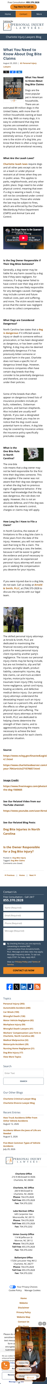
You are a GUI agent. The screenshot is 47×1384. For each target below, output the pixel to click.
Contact (23, 14)
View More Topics (12, 1056)
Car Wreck (11, 1012)
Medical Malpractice (15, 1040)
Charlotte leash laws (15, 164)
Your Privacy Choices (27, 1286)
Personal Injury (14, 1003)
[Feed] (37, 987)
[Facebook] (10, 987)
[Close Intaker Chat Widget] (44, 1323)
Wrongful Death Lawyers (18, 1028)
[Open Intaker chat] (19, 1382)
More (39, 14)
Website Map (23, 1317)
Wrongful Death (14, 1016)
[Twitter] (16, 987)
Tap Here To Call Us (23, 6)
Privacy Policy (21, 961)
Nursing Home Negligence (18, 1048)
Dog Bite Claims (18, 860)
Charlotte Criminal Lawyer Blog (19, 1098)
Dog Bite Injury (19, 858)
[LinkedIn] (23, 987)
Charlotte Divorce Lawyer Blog (19, 1103)
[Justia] (30, 987)
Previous (9, 875)
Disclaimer (23, 1307)
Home (8, 14)
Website (23, 1303)
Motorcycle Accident (15, 1044)
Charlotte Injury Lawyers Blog (23, 25)
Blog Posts (23, 1326)
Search (23, 1081)
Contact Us (23, 1321)
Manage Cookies (33, 1290)
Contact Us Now (23, 970)
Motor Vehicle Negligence (18, 1020)
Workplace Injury (14, 1024)
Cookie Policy (15, 1290)
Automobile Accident (16, 1007)
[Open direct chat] (40, 1323)
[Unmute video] (30, 1349)
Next (32, 875)
